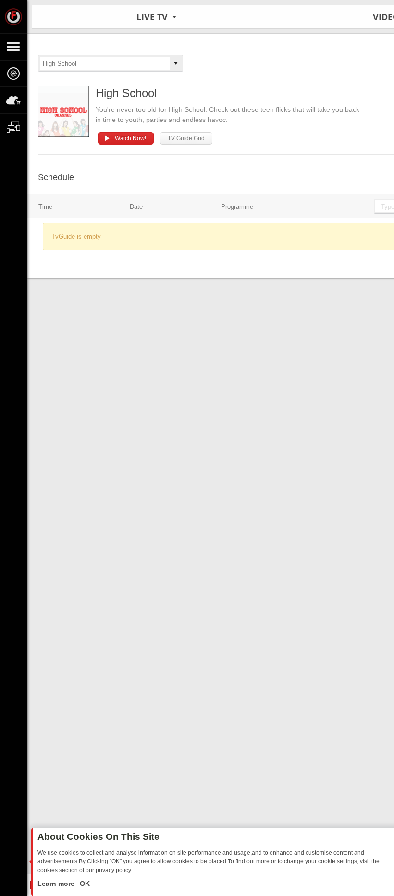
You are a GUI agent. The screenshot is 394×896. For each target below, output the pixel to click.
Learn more (56, 883)
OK (84, 883)
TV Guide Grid (186, 138)
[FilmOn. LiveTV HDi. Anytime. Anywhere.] (13, 16)
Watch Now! (130, 138)
